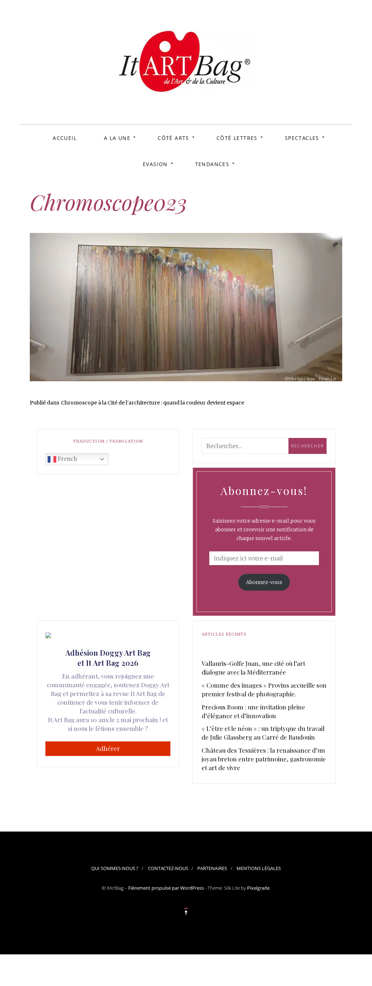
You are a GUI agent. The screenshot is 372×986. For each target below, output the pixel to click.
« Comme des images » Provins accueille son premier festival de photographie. (264, 689)
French (66, 458)
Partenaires (212, 868)
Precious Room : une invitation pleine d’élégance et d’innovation (253, 711)
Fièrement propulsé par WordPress (166, 888)
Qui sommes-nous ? (114, 868)
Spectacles (302, 137)
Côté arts (173, 137)
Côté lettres (237, 137)
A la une (117, 137)
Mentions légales (258, 868)
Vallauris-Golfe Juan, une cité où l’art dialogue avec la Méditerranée (253, 667)
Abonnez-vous (264, 582)
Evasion (155, 164)
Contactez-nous (168, 868)
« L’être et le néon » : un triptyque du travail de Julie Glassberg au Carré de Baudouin (263, 732)
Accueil (65, 137)
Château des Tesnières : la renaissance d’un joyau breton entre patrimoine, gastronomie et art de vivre (264, 759)
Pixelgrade (258, 888)
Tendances (212, 164)
